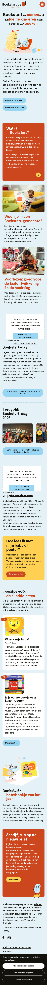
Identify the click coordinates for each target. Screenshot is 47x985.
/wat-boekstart (38, 175)
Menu (42, 4)
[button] (7, 432)
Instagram (10, 938)
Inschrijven (13, 879)
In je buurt (7, 952)
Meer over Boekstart (14, 107)
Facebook (5, 938)
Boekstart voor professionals (17, 947)
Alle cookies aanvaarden (25, 344)
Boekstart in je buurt (14, 100)
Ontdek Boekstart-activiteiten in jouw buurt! (23, 392)
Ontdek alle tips (16, 574)
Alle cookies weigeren (23, 973)
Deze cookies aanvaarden (25, 336)
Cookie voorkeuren (23, 980)
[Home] (14, 4)
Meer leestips (11, 743)
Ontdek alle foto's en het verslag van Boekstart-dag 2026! (23, 451)
